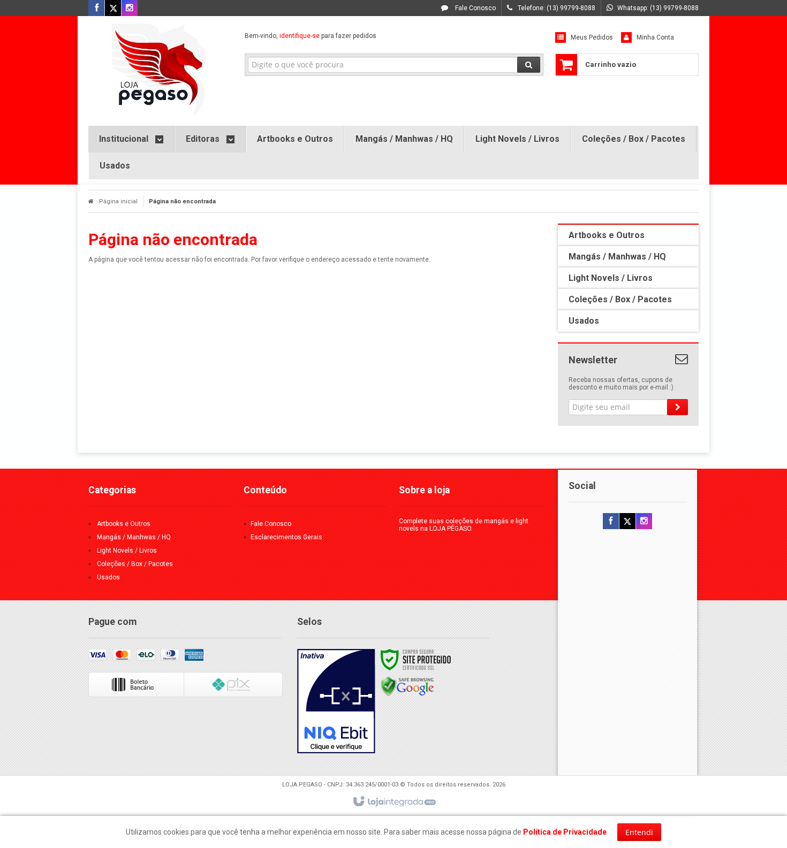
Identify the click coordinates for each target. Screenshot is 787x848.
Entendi (639, 832)
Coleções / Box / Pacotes (135, 564)
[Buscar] (528, 65)
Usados (108, 577)
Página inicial (118, 201)
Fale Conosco (474, 8)
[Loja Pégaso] (158, 68)
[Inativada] (336, 701)
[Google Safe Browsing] (407, 686)
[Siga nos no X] (113, 8)
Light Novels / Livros (127, 550)
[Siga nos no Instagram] (130, 8)
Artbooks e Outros (123, 524)
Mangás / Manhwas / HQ (134, 537)
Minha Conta (655, 37)
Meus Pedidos (592, 37)
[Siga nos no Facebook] (96, 8)
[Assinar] (677, 407)
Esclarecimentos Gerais (286, 537)
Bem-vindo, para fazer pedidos (310, 36)
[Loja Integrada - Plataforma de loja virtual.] (394, 802)
